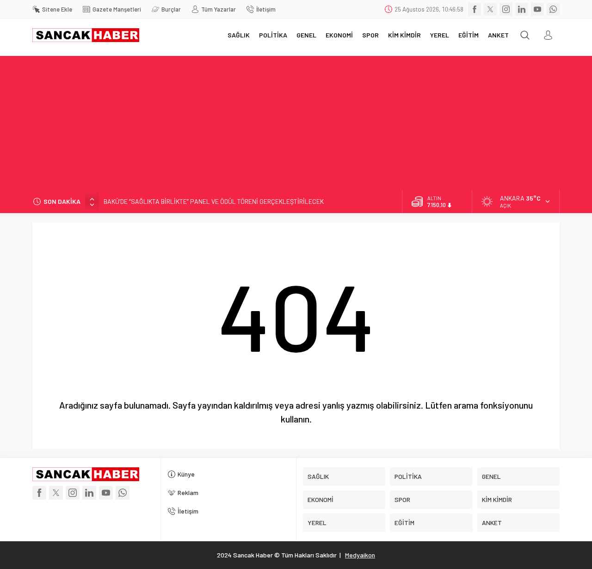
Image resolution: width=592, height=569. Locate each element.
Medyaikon (360, 555)
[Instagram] (506, 9)
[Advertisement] (296, 120)
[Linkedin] (521, 9)
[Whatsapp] (553, 9)
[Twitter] (490, 9)
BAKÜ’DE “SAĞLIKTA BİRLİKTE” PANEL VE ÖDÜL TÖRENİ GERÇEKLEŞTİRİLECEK (214, 201)
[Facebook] (474, 9)
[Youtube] (537, 9)
